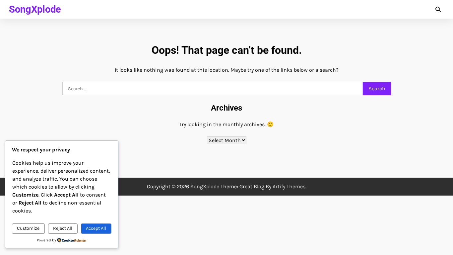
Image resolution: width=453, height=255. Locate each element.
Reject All (62, 228)
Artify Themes (289, 186)
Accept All (96, 228)
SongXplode (35, 9)
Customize (28, 228)
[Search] (438, 9)
